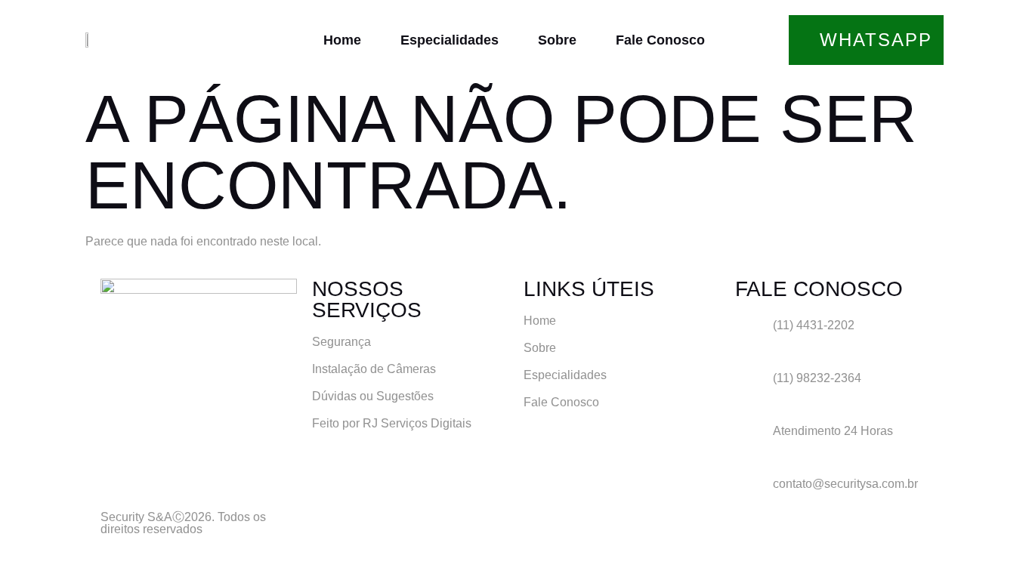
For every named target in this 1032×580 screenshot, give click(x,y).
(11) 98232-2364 (817, 378)
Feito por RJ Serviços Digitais (391, 423)
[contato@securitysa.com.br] (754, 492)
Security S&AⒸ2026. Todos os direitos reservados (183, 523)
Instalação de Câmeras (374, 368)
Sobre (557, 40)
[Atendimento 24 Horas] (754, 439)
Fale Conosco (660, 40)
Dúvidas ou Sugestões (373, 396)
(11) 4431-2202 (813, 325)
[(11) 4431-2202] (754, 334)
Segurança (341, 341)
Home (342, 40)
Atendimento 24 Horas (833, 430)
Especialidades (449, 40)
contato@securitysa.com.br (845, 483)
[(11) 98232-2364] (754, 387)
